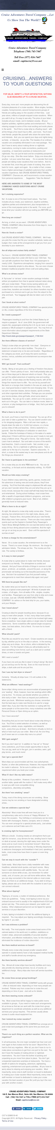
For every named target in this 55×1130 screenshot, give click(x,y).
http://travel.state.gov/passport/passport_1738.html (22, 336)
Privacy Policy (40, 1118)
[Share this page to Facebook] (17, 1108)
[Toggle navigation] (3, 70)
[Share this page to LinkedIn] (27, 1108)
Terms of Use (7, 1120)
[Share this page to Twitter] (38, 1108)
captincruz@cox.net (30, 1100)
